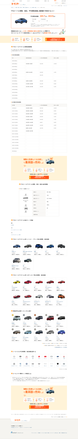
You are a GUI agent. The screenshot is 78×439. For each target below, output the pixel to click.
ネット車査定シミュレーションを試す (61, 345)
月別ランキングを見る (63, 343)
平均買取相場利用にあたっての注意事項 (61, 347)
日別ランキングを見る (46, 343)
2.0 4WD (12, 225)
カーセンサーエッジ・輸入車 (28, 427)
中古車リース (21, 427)
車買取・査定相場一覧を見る (49, 345)
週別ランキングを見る (55, 343)
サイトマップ (65, 5)
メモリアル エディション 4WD (15, 234)
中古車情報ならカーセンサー (14, 427)
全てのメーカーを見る (63, 369)
